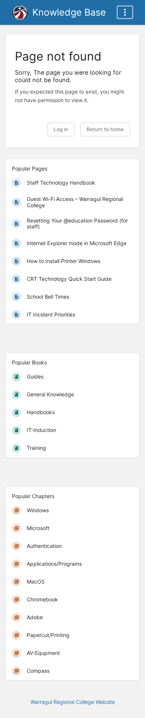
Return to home (105, 129)
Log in (61, 129)
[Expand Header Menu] (125, 12)
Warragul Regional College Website (72, 702)
